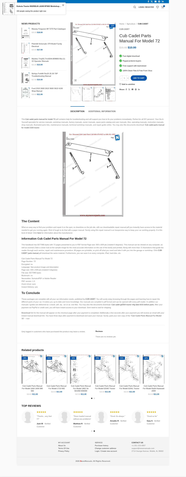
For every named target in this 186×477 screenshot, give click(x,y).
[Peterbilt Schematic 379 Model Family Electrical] (26, 48)
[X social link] (129, 89)
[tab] (77, 110)
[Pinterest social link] (135, 89)
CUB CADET (90, 299)
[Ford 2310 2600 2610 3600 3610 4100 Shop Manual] (26, 92)
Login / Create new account (106, 451)
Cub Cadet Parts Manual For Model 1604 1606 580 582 (32, 388)
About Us (62, 445)
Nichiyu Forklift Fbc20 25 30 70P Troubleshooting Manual (45, 74)
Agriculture (131, 24)
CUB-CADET (143, 24)
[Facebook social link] (126, 89)
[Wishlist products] (157, 7)
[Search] (134, 7)
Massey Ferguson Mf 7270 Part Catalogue (49, 29)
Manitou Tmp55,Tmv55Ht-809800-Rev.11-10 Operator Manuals (49, 60)
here (39, 233)
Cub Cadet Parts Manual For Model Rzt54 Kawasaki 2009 (153, 388)
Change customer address (105, 448)
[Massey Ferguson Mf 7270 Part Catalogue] (26, 33)
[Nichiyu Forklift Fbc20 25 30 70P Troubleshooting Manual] (26, 77)
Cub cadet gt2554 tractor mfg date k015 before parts (132, 305)
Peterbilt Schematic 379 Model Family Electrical (47, 45)
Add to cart (138, 78)
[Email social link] (132, 89)
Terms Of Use (63, 448)
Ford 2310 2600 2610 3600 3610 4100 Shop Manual (47, 89)
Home (121, 24)
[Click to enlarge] (75, 80)
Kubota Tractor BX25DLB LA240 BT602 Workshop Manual (39, 6)
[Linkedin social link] (138, 89)
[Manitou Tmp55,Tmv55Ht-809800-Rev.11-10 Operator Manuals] (26, 63)
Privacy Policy (63, 451)
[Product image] (32, 369)
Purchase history (101, 445)
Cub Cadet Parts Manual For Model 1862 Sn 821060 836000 (81, 388)
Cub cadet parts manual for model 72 (40, 119)
